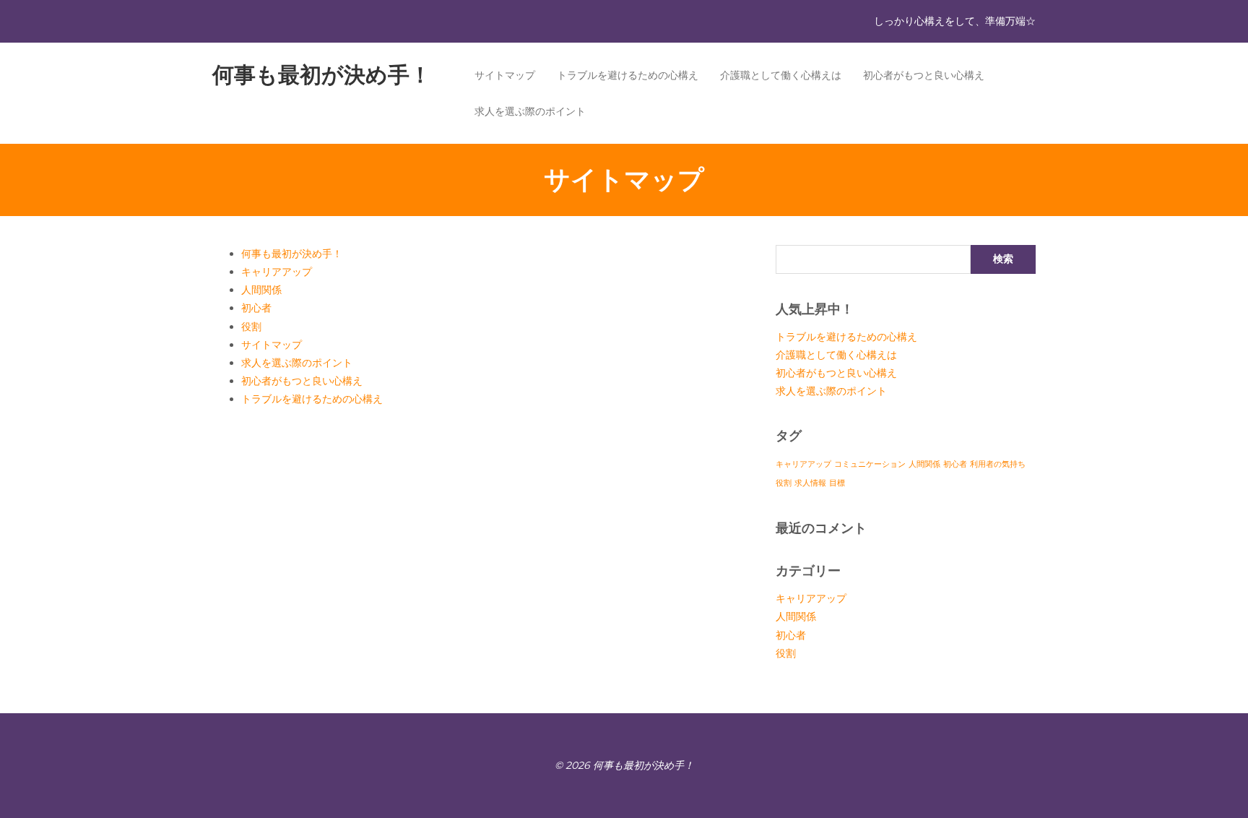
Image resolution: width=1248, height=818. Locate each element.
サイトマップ (504, 75)
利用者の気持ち (998, 464)
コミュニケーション (870, 464)
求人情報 (810, 483)
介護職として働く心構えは (780, 75)
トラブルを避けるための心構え (627, 75)
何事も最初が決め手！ (321, 74)
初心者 (256, 307)
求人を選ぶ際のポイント (530, 111)
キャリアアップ (276, 271)
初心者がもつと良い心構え (923, 75)
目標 (837, 483)
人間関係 (261, 289)
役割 (251, 326)
